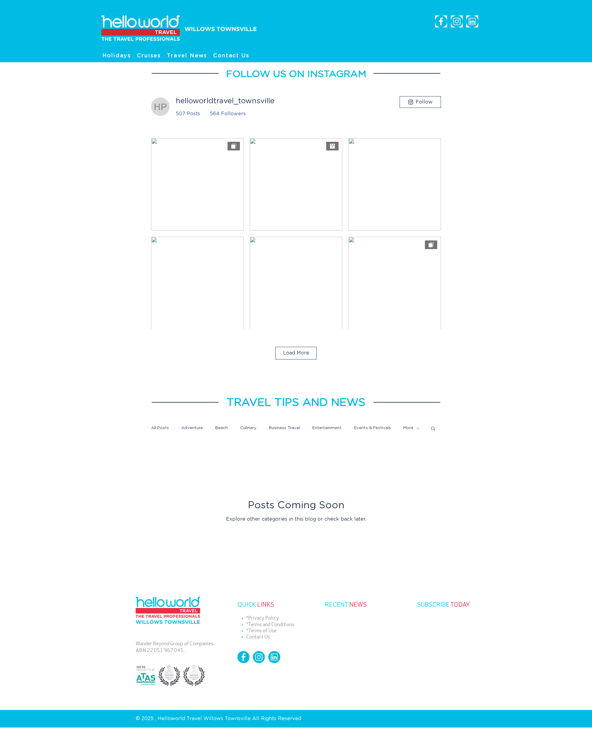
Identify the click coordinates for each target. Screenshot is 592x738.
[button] (433, 429)
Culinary (248, 428)
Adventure (192, 428)
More (408, 428)
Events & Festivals (372, 428)
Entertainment (327, 428)
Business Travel (284, 428)
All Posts (160, 428)
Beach (221, 428)
